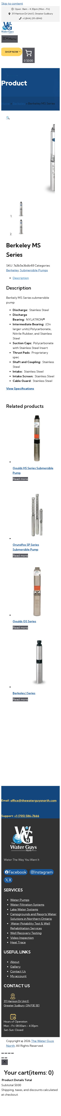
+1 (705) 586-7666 (26, 816)
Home (5, 103)
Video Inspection (22, 938)
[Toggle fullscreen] (6, 1053)
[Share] (9, 1053)
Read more (20, 479)
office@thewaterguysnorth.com (33, 800)
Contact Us (18, 971)
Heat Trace (18, 942)
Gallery (15, 967)
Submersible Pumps (34, 270)
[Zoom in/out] (2, 1053)
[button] (8, 118)
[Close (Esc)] (12, 1053)
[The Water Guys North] (7, 32)
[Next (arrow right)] (6, 1057)
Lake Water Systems (24, 909)
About (14, 962)
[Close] (4, 1062)
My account (18, 976)
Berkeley (19, 103)
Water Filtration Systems (27, 905)
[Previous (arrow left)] (2, 1057)
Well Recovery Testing (25, 933)
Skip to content (12, 3)
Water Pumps (19, 900)
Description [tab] (21, 278)
